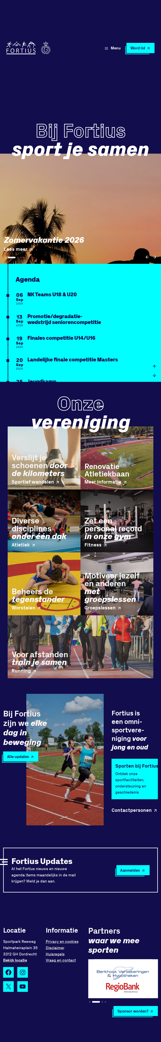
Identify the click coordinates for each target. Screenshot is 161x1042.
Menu (116, 47)
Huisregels (55, 954)
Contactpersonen (132, 810)
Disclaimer (55, 947)
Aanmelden (130, 870)
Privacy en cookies (62, 941)
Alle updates (18, 756)
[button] (147, 257)
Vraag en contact (61, 960)
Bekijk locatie (15, 960)
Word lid (137, 47)
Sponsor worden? (132, 1010)
